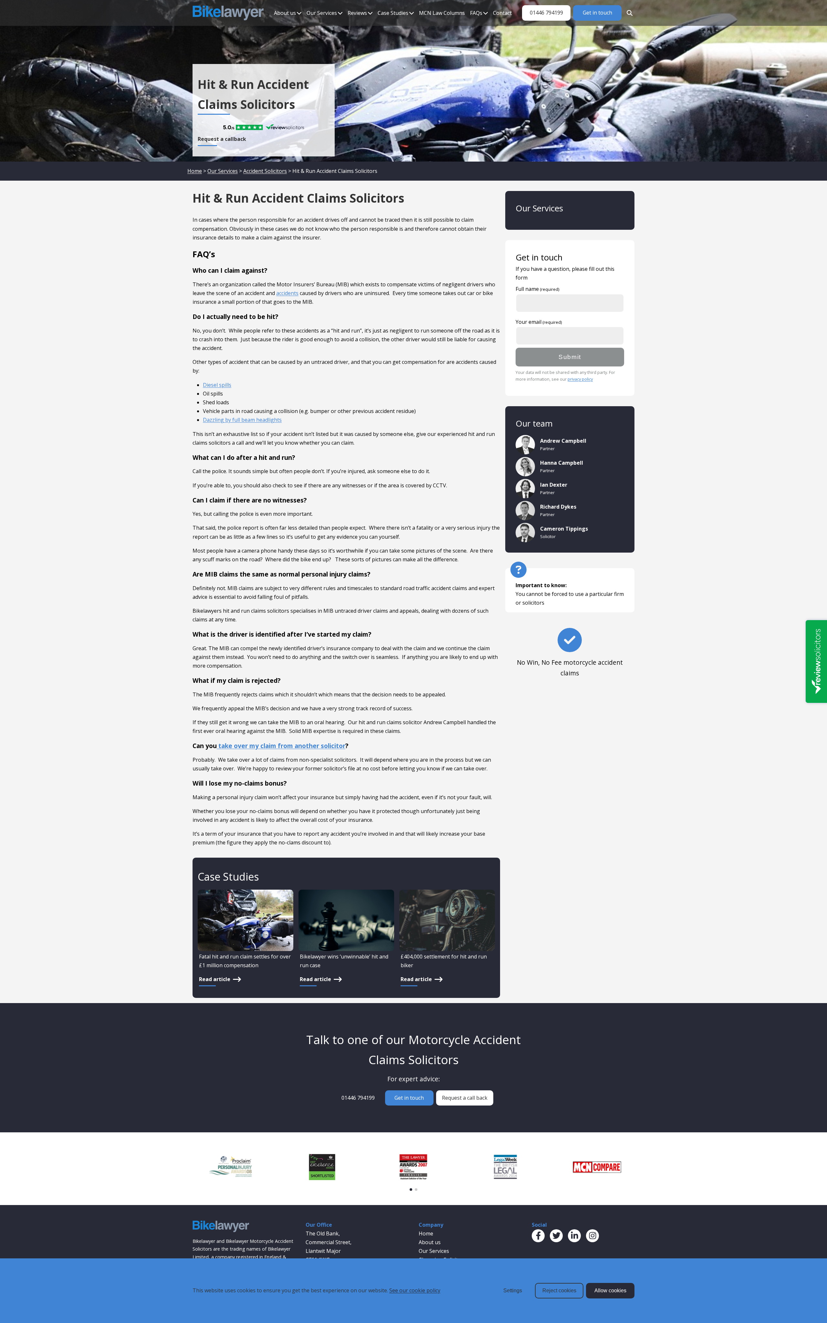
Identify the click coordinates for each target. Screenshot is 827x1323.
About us (285, 12)
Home (194, 171)
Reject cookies (559, 1290)
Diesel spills (217, 384)
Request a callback (222, 139)
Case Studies (393, 12)
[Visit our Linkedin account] (574, 1235)
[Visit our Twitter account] (556, 1235)
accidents (287, 293)
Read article (214, 979)
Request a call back (464, 1097)
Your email (528, 321)
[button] (411, 1189)
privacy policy (580, 379)
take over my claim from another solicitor (281, 745)
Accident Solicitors (265, 171)
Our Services (322, 12)
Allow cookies (610, 1290)
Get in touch (597, 12)
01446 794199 (546, 12)
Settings (512, 1290)
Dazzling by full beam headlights (242, 419)
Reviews (357, 12)
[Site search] (628, 13)
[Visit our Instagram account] (592, 1235)
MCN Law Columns (442, 12)
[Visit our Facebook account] (538, 1235)
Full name (527, 288)
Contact (502, 12)
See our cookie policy (414, 1290)
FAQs (476, 12)
